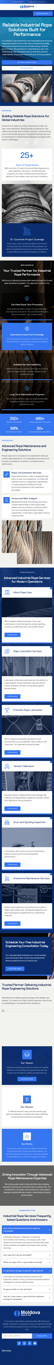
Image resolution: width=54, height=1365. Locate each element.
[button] (2, 13)
